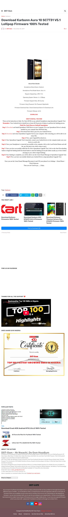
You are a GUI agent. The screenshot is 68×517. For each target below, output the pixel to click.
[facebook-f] (27, 503)
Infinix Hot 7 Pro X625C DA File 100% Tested (26, 443)
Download (10, 127)
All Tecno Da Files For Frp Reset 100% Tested (26, 434)
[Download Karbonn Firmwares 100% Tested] (11, 208)
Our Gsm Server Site (37, 514)
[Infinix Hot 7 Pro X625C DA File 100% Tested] (6, 443)
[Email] (40, 195)
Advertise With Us (50, 514)
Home (3, 16)
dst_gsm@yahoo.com (18, 470)
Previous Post (6, 232)
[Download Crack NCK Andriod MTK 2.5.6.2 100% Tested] (34, 416)
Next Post (63, 232)
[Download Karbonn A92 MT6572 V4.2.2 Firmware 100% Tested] (34, 208)
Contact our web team (33, 473)
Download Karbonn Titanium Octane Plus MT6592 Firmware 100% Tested (55, 220)
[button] (2, 11)
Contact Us (27, 514)
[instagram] (40, 503)
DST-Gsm (8, 11)
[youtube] (36, 503)
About (20, 514)
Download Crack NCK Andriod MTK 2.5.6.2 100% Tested (23, 428)
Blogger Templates (46, 511)
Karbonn (8, 16)
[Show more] (44, 195)
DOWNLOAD (34, 114)
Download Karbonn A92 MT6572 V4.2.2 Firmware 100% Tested (33, 219)
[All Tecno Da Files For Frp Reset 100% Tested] (6, 435)
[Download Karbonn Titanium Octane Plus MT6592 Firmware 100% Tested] (56, 208)
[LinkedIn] (36, 195)
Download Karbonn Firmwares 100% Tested (10, 218)
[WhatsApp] (33, 195)
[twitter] (32, 503)
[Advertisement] (34, 4)
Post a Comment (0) (34, 228)
